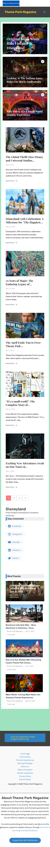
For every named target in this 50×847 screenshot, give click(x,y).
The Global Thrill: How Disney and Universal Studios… (24, 158)
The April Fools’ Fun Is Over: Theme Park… (23, 344)
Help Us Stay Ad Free (11, 3)
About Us (25, 766)
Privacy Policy (25, 776)
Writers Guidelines (25, 773)
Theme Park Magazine (20, 12)
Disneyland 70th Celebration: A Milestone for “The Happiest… (25, 220)
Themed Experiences (25, 760)
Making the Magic (25, 763)
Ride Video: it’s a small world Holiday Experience (25, 113)
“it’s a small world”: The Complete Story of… (20, 403)
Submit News (25, 779)
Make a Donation (25, 770)
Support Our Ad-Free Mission (25, 840)
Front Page (25, 754)
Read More (10, 181)
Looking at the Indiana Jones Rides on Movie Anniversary (24, 79)
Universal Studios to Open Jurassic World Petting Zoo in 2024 (25, 588)
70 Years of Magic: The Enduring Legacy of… (19, 282)
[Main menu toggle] (44, 12)
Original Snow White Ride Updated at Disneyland (23, 43)
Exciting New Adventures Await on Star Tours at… (25, 464)
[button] (25, 738)
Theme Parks (25, 757)
